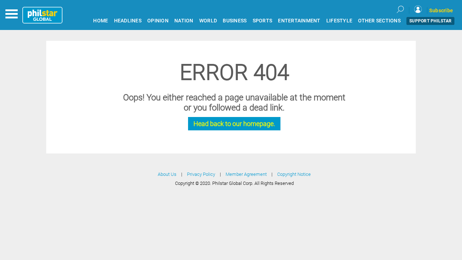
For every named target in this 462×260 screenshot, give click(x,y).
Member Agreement (246, 174)
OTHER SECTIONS (379, 21)
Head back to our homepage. (234, 123)
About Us (167, 174)
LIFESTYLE (339, 21)
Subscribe (441, 10)
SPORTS (263, 21)
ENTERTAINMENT (299, 21)
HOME (100, 21)
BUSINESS (235, 21)
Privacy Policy (201, 174)
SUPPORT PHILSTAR (430, 20)
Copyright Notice (294, 174)
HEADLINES (127, 21)
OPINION (158, 21)
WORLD (208, 21)
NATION (183, 21)
